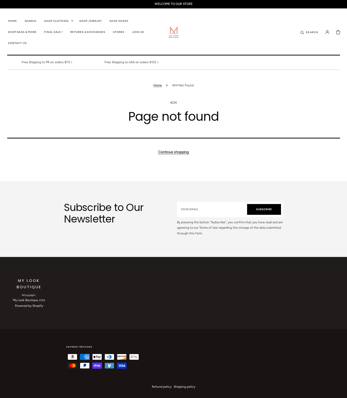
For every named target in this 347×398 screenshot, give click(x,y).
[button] (309, 32)
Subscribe (264, 209)
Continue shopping (173, 152)
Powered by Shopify (29, 306)
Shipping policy (184, 386)
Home (157, 85)
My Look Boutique (25, 300)
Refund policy (162, 386)
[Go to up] (340, 391)
